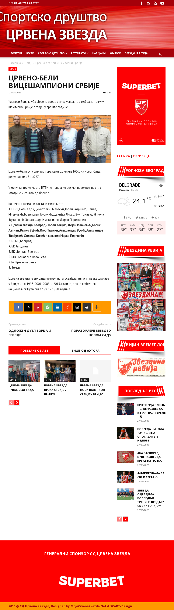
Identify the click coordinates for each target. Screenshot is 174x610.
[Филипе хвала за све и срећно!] (125, 477)
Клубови (115, 53)
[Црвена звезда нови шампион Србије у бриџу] (95, 371)
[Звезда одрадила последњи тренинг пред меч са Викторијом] (125, 494)
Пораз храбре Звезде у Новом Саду (91, 332)
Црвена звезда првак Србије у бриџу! (55, 389)
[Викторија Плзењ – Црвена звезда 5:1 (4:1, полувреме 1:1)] (125, 409)
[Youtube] (162, 3)
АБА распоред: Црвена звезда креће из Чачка (149, 457)
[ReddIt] (67, 307)
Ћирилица (141, 156)
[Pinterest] (38, 307)
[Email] (77, 307)
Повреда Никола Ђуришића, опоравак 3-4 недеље (150, 434)
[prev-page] (11, 403)
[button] (160, 54)
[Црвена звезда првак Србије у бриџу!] (59, 371)
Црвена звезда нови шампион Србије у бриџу (92, 389)
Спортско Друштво (51, 53)
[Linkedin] (57, 307)
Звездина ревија (136, 53)
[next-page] (17, 403)
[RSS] (155, 3)
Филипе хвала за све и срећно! (150, 475)
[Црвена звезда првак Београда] (24, 371)
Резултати (78, 53)
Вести (30, 53)
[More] (96, 307)
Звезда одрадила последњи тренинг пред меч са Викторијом (151, 498)
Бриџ (28, 63)
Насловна (14, 63)
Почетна (16, 53)
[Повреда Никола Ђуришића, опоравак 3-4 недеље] (125, 433)
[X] (28, 307)
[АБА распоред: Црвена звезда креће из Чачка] (125, 457)
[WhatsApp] (48, 307)
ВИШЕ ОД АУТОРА (86, 351)
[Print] (87, 307)
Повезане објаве (34, 351)
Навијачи (99, 53)
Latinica (123, 156)
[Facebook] (141, 3)
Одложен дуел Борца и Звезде (29, 332)
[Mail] (148, 3)
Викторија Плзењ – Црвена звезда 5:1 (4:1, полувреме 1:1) (151, 410)
